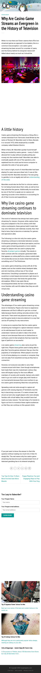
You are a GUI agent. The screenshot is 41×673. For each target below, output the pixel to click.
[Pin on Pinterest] (26, 468)
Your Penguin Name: (7, 499)
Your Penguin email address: (10, 506)
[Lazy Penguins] (16, 5)
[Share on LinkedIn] (29, 468)
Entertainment (5, 14)
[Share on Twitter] (18, 468)
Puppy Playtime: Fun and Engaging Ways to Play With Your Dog (31, 478)
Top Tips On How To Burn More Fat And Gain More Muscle (10, 478)
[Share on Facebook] (15, 468)
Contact (11, 670)
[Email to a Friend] (22, 468)
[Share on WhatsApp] (11, 468)
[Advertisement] (20, 105)
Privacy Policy (28, 670)
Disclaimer (18, 670)
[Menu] (38, 5)
